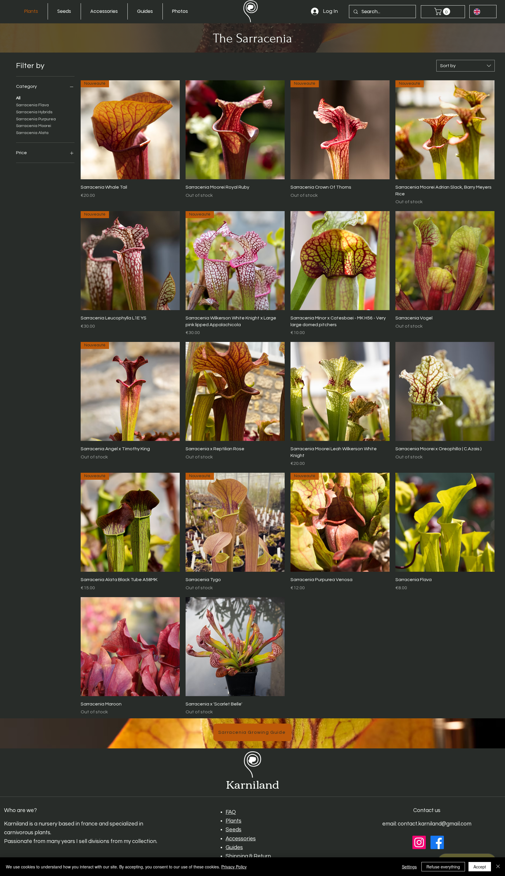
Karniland (252, 783)
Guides (234, 847)
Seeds (233, 829)
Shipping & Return (248, 856)
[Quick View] (235, 129)
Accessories (241, 839)
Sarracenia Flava (32, 105)
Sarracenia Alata (32, 133)
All (18, 98)
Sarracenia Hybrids (34, 112)
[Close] (497, 866)
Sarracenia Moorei (33, 126)
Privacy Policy (234, 867)
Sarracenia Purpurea (36, 119)
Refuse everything (443, 867)
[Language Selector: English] (483, 11)
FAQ (231, 812)
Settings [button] (409, 867)
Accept (479, 867)
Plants (233, 821)
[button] (443, 11)
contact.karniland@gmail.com (434, 824)
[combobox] (465, 66)
